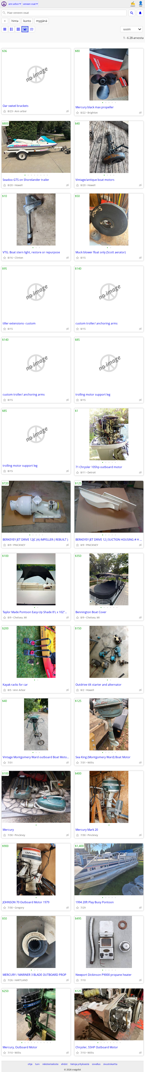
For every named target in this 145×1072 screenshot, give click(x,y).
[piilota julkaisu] (67, 111)
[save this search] (140, 13)
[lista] (4, 29)
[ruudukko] (18, 29)
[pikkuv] (11, 29)
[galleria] (25, 29)
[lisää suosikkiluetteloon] (4, 111)
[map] (31, 29)
